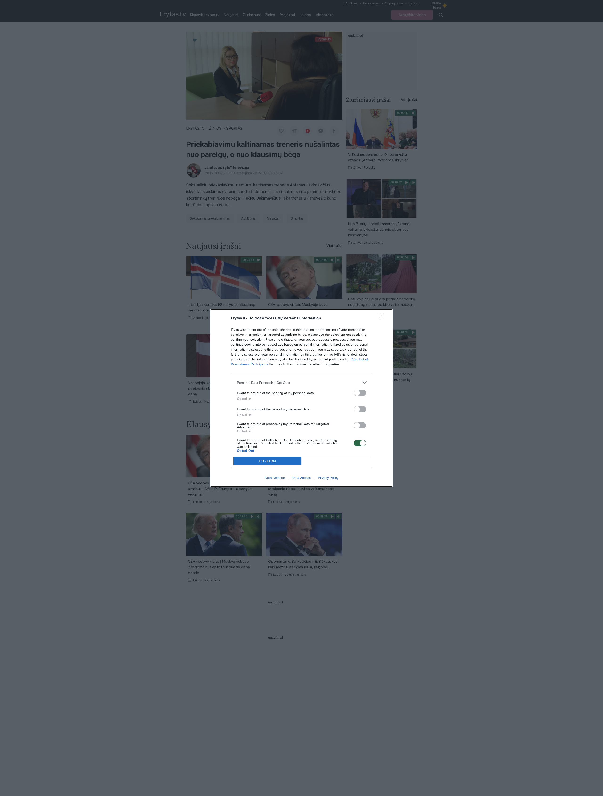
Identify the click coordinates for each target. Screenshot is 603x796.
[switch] (360, 393)
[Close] (383, 318)
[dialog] (301, 398)
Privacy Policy (328, 478)
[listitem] (301, 382)
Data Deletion (275, 478)
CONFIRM (267, 461)
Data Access (301, 478)
